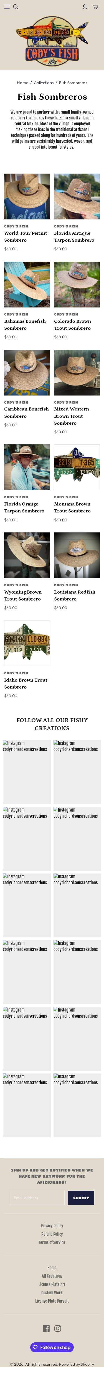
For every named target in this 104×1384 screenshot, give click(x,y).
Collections (44, 82)
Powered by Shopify (76, 1364)
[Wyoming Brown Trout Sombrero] (27, 555)
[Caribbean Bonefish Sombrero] (27, 373)
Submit (81, 1198)
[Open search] (16, 7)
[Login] (85, 7)
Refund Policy (52, 1234)
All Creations (52, 1276)
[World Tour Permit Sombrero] (27, 196)
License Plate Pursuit (52, 1301)
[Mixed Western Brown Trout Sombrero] (77, 373)
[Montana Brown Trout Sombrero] (77, 467)
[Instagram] (57, 1328)
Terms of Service (52, 1242)
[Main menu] (7, 7)
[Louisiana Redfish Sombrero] (77, 555)
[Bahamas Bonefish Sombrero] (27, 284)
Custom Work (52, 1292)
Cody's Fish (16, 226)
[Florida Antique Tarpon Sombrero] (77, 196)
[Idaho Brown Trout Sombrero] (27, 643)
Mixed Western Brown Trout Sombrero (71, 416)
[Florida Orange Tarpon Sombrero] (27, 467)
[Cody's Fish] (52, 41)
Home (22, 82)
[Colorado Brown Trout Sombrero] (77, 284)
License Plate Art (52, 1284)
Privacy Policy (52, 1225)
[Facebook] (46, 1328)
